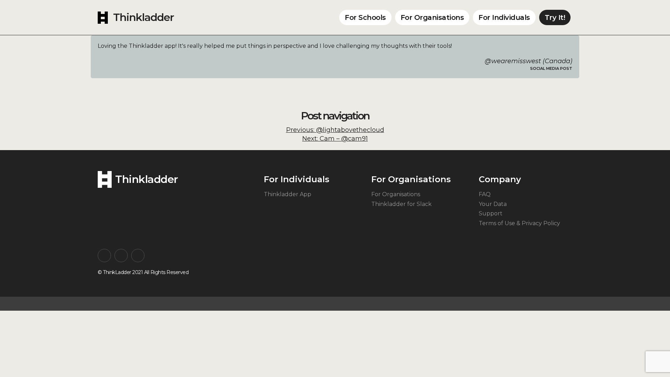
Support (490, 213)
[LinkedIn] (137, 255)
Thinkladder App (287, 194)
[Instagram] (104, 255)
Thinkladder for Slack (401, 204)
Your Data (493, 204)
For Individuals (504, 17)
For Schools (365, 17)
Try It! (555, 17)
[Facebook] (121, 255)
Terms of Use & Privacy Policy (519, 223)
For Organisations (432, 17)
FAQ (485, 194)
